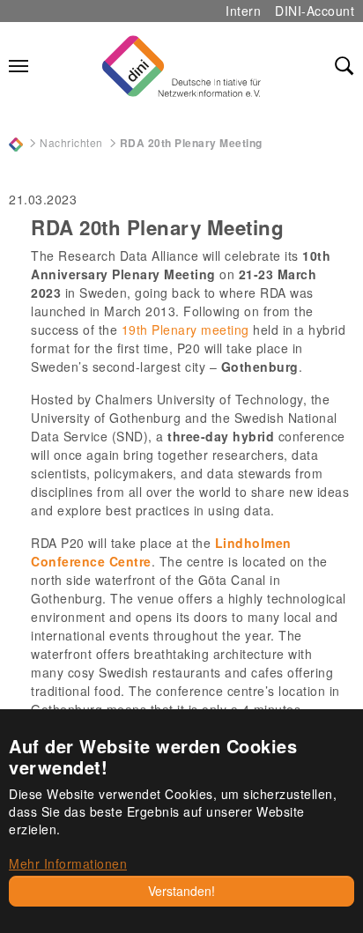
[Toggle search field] (344, 66)
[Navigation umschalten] (18, 66)
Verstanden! (181, 891)
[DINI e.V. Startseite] (181, 66)
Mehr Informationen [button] (68, 863)
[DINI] (16, 142)
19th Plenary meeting (185, 329)
